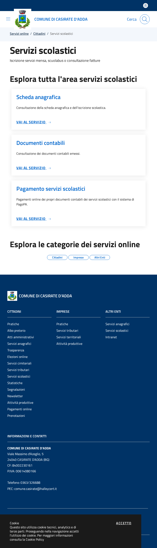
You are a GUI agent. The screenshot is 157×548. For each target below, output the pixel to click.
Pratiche (13, 323)
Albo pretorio (16, 330)
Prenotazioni (16, 415)
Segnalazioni (16, 389)
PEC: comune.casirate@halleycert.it (32, 488)
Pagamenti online (19, 409)
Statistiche (14, 382)
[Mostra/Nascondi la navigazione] (8, 18)
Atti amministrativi (20, 337)
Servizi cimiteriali (19, 363)
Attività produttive (20, 402)
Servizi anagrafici (19, 343)
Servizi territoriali (68, 337)
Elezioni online (17, 356)
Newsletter (15, 396)
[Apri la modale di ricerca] (145, 19)
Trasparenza (15, 350)
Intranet (111, 337)
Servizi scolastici (18, 376)
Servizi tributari (18, 369)
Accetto (123, 523)
